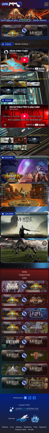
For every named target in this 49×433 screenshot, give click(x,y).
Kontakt (31, 429)
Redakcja (19, 427)
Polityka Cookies (20, 429)
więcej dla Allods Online (38, 79)
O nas (12, 427)
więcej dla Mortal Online (38, 135)
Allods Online (21, 43)
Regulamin (42, 427)
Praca (35, 427)
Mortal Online (22, 100)
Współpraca (28, 427)
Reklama (5, 427)
